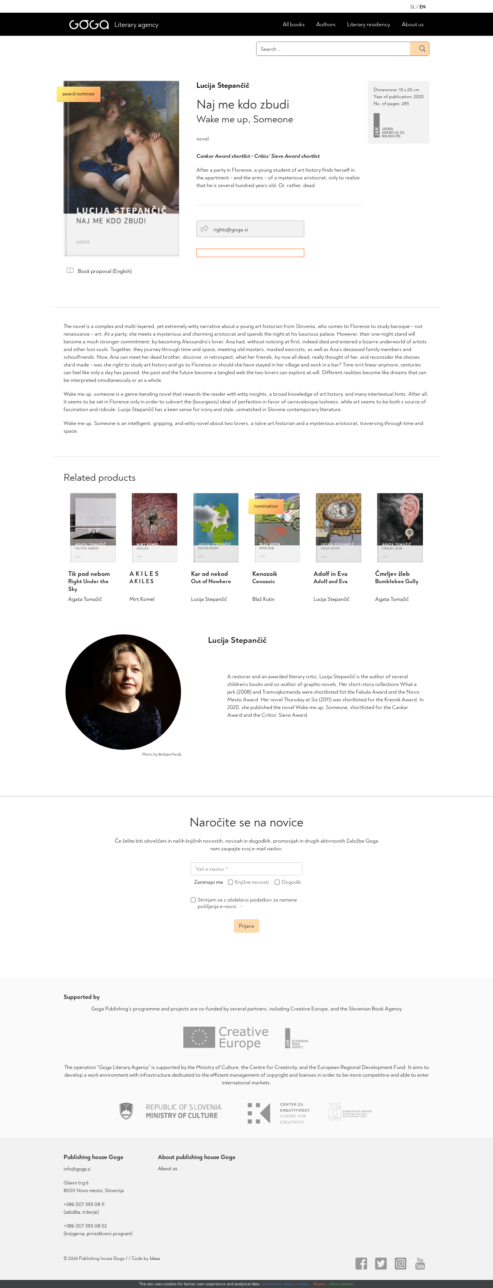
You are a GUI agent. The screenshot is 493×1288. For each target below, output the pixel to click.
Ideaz (155, 1258)
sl (412, 7)
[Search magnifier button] (419, 48)
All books (294, 24)
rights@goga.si (230, 229)
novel (202, 138)
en (422, 7)
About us (413, 24)
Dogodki (291, 882)
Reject (319, 1283)
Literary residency (368, 24)
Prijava (246, 926)
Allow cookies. (341, 1283)
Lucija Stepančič (222, 85)
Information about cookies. (286, 1283)
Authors (325, 24)
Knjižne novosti (252, 882)
